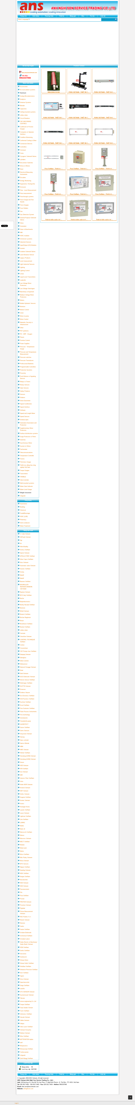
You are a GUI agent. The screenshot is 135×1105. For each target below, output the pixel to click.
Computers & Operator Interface (27, 133)
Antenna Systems (25, 102)
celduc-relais (24, 115)
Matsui (22, 835)
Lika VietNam (24, 819)
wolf (21, 1042)
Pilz (21, 892)
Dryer (21, 169)
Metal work (23, 848)
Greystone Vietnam (26, 734)
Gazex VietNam (25, 727)
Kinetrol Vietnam (25, 787)
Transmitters (24, 473)
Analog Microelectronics (27, 96)
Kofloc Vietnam (24, 794)
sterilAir (22, 988)
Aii (21, 543)
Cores (22, 153)
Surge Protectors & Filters (28, 436)
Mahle (22, 826)
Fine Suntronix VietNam (27, 708)
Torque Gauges (24, 470)
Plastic (22, 337)
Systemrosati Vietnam (27, 995)
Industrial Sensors (25, 242)
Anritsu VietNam (25, 550)
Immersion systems (26, 239)
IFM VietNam (24, 768)
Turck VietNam (24, 1011)
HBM (21, 746)
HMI (21, 232)
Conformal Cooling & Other (28, 140)
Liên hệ (102, 16)
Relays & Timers (25, 381)
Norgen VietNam (25, 876)
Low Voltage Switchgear (27, 288)
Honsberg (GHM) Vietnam (28, 756)
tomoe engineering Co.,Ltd (28, 1001)
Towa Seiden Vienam (26, 1007)
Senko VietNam (25, 950)
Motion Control (24, 309)
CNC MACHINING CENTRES (25, 122)
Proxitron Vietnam (25, 905)
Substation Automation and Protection (28, 424)
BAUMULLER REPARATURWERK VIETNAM (26, 587)
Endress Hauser (25, 692)
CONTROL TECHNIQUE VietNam (27, 641)
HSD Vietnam (24, 765)
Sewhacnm (23, 957)
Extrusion (23, 187)
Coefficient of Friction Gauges (26, 128)
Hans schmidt (24, 740)
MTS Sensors (24, 864)
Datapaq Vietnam (25, 654)
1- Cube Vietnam (25, 534)
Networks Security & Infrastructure (26, 323)
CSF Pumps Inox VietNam (28, 651)
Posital (22, 899)
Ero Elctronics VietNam (27, 695)
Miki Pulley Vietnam (26, 857)
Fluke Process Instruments (28, 711)
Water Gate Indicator (26, 486)
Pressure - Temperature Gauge (27, 348)
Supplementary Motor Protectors (26, 429)
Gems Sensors (24, 730)
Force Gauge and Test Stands (27, 201)
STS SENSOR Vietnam (27, 992)
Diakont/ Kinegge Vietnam (28, 667)
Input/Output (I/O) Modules (28, 245)
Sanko (22, 926)
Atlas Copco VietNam (26, 559)
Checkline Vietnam (26, 636)
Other (21, 327)
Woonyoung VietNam (26, 1049)
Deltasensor (23, 664)
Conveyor (23, 150)
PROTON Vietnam (25, 902)
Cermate (22, 633)
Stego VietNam (24, 985)
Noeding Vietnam (25, 870)
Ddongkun (23, 657)
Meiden (22, 845)
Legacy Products (25, 258)
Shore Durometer (25, 400)
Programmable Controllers (28, 367)
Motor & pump (24, 316)
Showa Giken (24, 960)
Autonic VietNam (25, 569)
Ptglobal (22, 908)
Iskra (21, 781)
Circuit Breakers (25, 118)
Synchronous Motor (26, 443)
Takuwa (22, 998)
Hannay (22, 737)
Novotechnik (24, 879)
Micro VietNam (24, 854)
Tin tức (92, 16)
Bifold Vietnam (24, 611)
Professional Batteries (27, 363)
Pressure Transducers (27, 360)
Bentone (22, 608)
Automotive (23, 504)
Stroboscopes (24, 419)
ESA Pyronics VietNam (27, 699)
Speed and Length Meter (27, 413)
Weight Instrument (25, 492)
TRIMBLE (23, 477)
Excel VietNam (24, 705)
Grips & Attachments (26, 229)
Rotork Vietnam (25, 920)
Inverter (22, 248)
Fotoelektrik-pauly (25, 721)
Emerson (23, 689)
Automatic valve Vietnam (27, 565)
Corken (22, 645)
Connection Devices (26, 143)
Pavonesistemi (24, 889)
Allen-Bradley (24, 546)
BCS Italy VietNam (26, 595)
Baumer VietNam (25, 581)
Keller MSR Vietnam (26, 784)
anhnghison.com (28, 1088)
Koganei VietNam (25, 797)
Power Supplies (25, 343)
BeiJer (22, 598)
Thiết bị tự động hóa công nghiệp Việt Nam (28, 466)
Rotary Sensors (25, 385)
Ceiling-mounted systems (28, 112)
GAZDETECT (24, 724)
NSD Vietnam (24, 883)
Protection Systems (26, 370)
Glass (22, 223)
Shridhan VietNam (25, 966)
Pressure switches (25, 357)
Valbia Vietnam (24, 1020)
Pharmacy (23, 519)
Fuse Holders (24, 208)
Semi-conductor (25, 523)
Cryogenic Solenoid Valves (28, 156)
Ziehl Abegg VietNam (26, 1058)
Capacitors (23, 109)
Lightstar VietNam (25, 816)
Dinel (21, 670)
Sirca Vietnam (24, 979)
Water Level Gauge (26, 489)
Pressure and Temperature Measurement (28, 353)
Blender (22, 105)
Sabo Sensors (24, 388)
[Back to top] (130, 1097)
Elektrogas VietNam (26, 683)
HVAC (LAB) (24, 516)
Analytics (23, 99)
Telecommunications (26, 452)
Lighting (22, 267)
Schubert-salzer (25, 939)
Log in (16, 1103)
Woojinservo (24, 1046)
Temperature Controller (27, 455)
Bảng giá (73, 16)
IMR (21, 775)
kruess (22, 803)
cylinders (23, 159)
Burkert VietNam (25, 627)
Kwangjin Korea (25, 807)
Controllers (23, 147)
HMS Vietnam (24, 749)
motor (22, 313)
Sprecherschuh (24, 982)
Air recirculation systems (27, 90)
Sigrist (22, 976)
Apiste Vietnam (24, 553)
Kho (83, 16)
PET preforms (24, 331)
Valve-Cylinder (24, 480)
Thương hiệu (49, 16)
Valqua (22, 1023)
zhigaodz (23, 496)
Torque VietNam (25, 1004)
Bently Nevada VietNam (27, 605)
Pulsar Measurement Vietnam (26, 912)
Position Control (25, 340)
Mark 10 (22, 829)
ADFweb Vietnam (25, 537)
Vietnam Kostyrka (25, 1030)
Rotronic (22, 923)
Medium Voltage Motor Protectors (27, 296)
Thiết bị (61, 16)
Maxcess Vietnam (25, 838)
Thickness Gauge (25, 462)
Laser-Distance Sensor (27, 254)
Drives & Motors (25, 166)
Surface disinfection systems (29, 433)
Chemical (23, 510)
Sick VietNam (24, 973)
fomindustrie (24, 718)
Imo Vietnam (24, 772)
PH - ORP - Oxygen (26, 334)
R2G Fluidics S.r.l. (25, 917)
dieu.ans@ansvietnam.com (29, 72)
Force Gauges (24, 205)
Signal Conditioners (26, 404)
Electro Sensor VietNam (27, 680)
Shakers (22, 397)
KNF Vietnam (24, 791)
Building (22, 507)
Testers (22, 459)
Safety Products (25, 391)
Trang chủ (23, 16)
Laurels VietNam (25, 810)
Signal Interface (25, 407)
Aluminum (23, 93)
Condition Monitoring (26, 137)
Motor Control (24, 319)
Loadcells (23, 280)
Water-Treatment (25, 526)
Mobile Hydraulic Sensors (28, 303)
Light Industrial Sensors (27, 264)
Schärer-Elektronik (25, 932)
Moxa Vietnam (24, 860)
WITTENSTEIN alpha (26, 1039)
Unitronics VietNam (26, 1014)
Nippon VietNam (25, 867)
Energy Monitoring (25, 180)
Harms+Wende (24, 743)
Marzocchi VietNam (26, 832)
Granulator (23, 226)
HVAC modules (24, 235)
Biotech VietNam (25, 614)
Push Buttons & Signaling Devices (28, 377)
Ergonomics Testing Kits (27, 184)
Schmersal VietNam (26, 936)
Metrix (22, 851)
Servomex (23, 954)
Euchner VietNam (25, 702)
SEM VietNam (24, 947)
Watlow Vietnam (25, 1033)
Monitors (22, 306)
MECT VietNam (25, 841)
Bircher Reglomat (25, 617)
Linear (22, 274)
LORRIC (22, 822)
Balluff (22, 575)
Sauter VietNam (25, 929)
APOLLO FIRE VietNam (27, 556)
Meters (22, 300)
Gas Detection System (27, 214)
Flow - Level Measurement (28, 190)
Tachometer (23, 449)
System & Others (25, 446)
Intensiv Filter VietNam (27, 778)
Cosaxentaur (24, 648)
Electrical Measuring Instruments (26, 173)
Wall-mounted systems (27, 483)
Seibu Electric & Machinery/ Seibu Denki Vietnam (28, 943)
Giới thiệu (35, 16)
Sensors (22, 394)
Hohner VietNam (25, 753)
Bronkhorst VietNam (26, 624)
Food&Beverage (25, 513)
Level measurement (26, 261)
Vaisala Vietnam (25, 1017)
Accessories (24, 86)
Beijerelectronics (25, 601)
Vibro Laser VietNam (26, 1026)
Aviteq (22, 572)
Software (22, 410)
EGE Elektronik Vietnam (27, 676)
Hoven (22, 762)
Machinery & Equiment (27, 292)
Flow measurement (26, 193)
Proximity (23, 373)
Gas (21, 211)
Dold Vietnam (24, 673)
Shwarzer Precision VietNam (29, 969)
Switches (23, 440)
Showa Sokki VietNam (27, 963)
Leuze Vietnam (24, 813)
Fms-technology (25, 715)
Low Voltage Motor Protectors (25, 284)
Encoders (23, 177)
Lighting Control (25, 270)
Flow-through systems (27, 196)
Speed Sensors (24, 416)
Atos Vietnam (24, 562)
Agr (21, 540)
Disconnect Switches (26, 162)
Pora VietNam (24, 895)
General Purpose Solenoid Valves (28, 219)
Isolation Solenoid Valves (27, 251)
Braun (22, 620)
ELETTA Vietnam (25, 686)
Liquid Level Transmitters (27, 277)
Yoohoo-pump (24, 1052)
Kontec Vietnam (25, 800)
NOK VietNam (24, 873)
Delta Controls (24, 661)
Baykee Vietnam (25, 592)
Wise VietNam (24, 1036)
